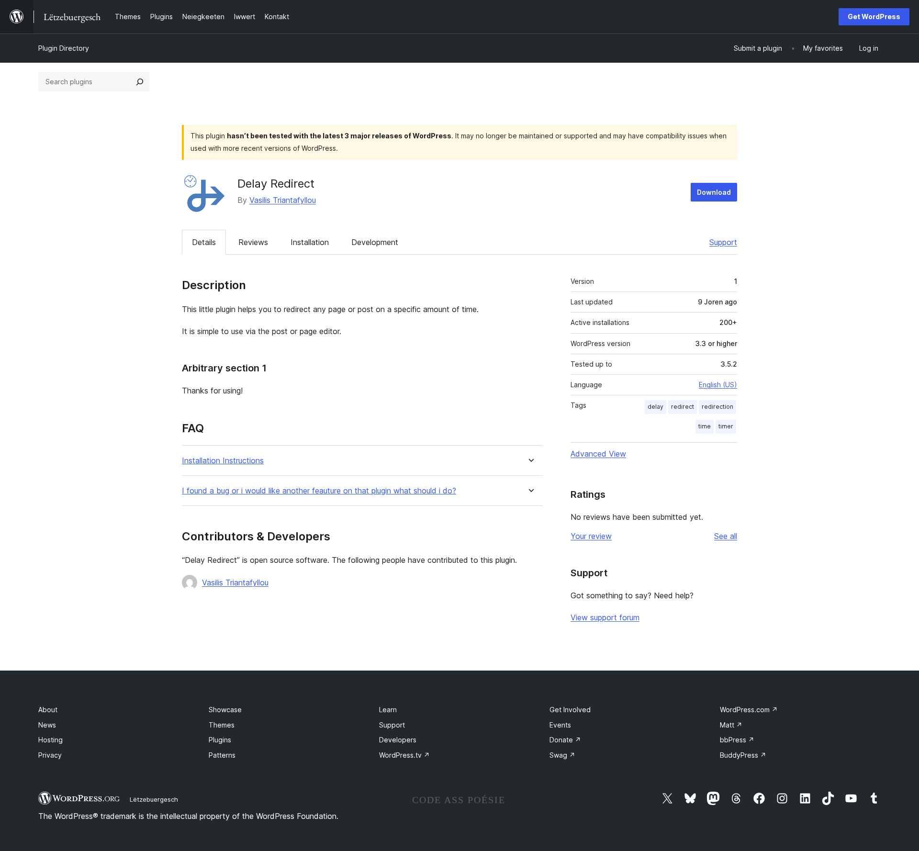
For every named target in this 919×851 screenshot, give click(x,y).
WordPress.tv (404, 755)
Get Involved (570, 709)
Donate (565, 740)
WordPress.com (749, 709)
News (47, 725)
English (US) (718, 385)
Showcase (225, 709)
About (47, 709)
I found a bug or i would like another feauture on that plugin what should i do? (319, 490)
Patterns (222, 755)
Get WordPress (874, 16)
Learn (388, 709)
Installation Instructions (223, 460)
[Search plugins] (139, 81)
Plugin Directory (63, 48)
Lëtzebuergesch (154, 799)
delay (655, 406)
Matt (731, 725)
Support (723, 242)
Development (374, 242)
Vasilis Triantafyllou (282, 200)
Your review (591, 536)
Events (560, 725)
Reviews (253, 242)
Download (714, 192)
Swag (562, 755)
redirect (682, 406)
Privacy (50, 755)
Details (204, 242)
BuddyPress (743, 755)
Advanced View (598, 454)
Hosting (50, 740)
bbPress (737, 740)
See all (725, 536)
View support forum (605, 617)
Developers (397, 740)
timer (725, 426)
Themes (222, 725)
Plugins (220, 740)
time (704, 426)
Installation (310, 242)
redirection (717, 406)
